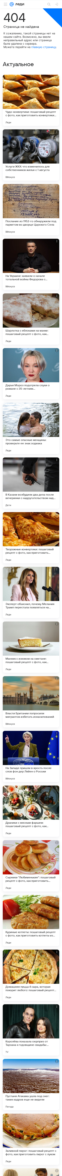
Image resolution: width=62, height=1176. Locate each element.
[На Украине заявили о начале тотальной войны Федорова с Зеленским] (31, 264)
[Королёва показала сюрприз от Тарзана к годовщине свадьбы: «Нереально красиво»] (31, 1030)
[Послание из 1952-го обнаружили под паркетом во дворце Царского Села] (31, 209)
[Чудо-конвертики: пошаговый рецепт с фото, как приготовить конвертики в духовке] (31, 100)
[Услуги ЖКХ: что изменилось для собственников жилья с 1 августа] (31, 155)
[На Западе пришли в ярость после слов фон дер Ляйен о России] (31, 756)
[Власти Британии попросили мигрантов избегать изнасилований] (31, 701)
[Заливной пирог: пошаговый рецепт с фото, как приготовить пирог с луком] (31, 1139)
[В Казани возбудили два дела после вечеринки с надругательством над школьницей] (31, 483)
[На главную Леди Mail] (19, 4)
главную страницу (43, 47)
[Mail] (12, 4)
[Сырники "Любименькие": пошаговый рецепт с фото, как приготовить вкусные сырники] (31, 865)
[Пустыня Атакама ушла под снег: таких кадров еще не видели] (31, 1084)
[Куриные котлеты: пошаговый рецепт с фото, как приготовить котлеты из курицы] (31, 920)
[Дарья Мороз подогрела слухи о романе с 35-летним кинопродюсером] (31, 373)
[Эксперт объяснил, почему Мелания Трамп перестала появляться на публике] (31, 592)
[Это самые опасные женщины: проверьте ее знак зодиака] (31, 428)
